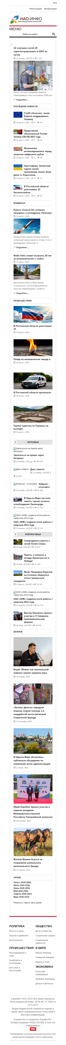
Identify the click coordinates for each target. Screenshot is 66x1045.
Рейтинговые (33, 534)
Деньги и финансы (44, 983)
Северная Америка (45, 957)
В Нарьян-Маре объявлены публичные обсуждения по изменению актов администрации (32, 760)
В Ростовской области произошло (32, 392)
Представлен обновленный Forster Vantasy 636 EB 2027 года (30, 133)
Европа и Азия (43, 962)
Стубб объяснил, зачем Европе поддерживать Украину (37, 116)
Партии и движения (18, 935)
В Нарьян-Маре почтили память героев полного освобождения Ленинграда (32, 501)
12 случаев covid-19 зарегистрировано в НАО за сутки (30, 51)
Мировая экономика (45, 979)
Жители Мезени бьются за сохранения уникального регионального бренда (28, 862)
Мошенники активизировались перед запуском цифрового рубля (32, 151)
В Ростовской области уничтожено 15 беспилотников (31, 189)
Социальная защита (45, 935)
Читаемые (33, 442)
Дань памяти (37, 469)
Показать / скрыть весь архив (27, 903)
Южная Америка (43, 953)
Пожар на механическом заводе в (32, 359)
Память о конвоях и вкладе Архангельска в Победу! (36, 558)
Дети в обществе (44, 931)
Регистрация (36, 9)
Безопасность (16, 940)
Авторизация (50, 9)
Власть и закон (16, 931)
